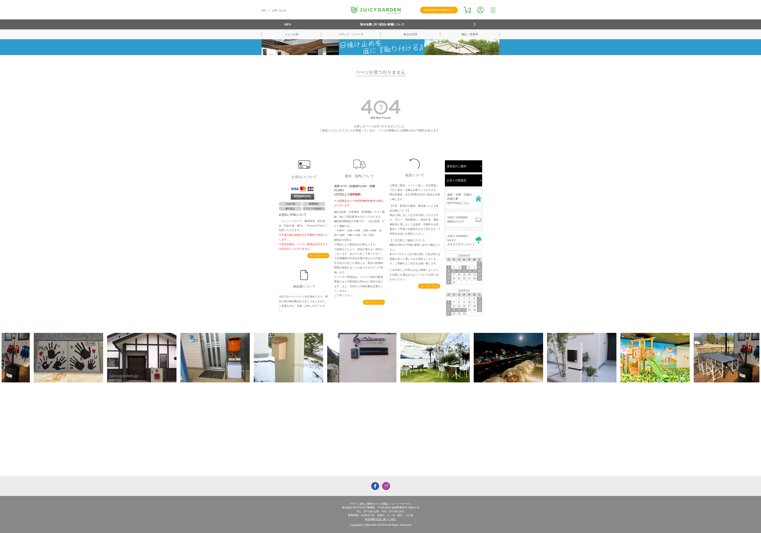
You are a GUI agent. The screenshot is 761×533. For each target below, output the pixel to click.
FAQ (264, 10)
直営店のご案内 (456, 166)
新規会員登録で (439, 10)
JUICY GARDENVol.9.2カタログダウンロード (461, 240)
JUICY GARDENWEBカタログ (457, 219)
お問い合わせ (279, 10)
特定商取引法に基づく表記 (380, 519)
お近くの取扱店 (456, 180)
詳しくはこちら (317, 255)
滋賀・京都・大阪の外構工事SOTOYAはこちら (459, 198)
